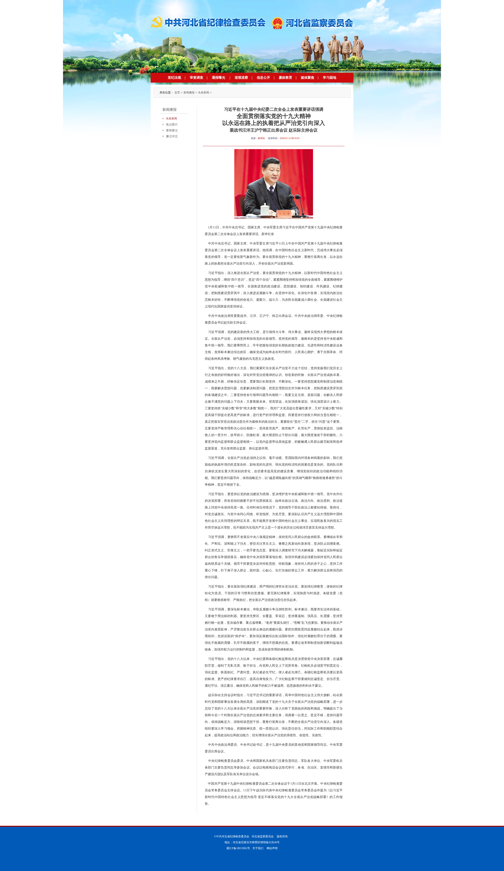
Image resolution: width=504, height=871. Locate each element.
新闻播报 (189, 92)
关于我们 (257, 848)
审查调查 (196, 77)
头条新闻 (203, 92)
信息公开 (263, 77)
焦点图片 (172, 124)
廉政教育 (285, 77)
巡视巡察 (241, 77)
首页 (177, 92)
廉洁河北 (172, 136)
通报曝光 (218, 77)
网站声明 (272, 848)
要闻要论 (172, 130)
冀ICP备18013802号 (238, 848)
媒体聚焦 (307, 77)
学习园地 (329, 77)
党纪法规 (174, 77)
